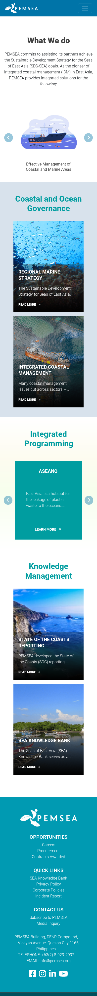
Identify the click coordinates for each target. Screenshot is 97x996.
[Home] (23, 8)
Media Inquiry (48, 923)
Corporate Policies (48, 890)
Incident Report (48, 896)
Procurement (48, 850)
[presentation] (8, 137)
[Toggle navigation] (85, 8)
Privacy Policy (48, 884)
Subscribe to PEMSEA (48, 917)
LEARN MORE (45, 529)
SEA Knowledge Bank (48, 878)
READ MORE (27, 304)
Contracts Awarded (48, 856)
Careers (48, 844)
